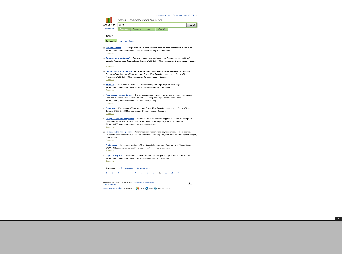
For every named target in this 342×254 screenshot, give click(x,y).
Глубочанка (111, 145)
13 (177, 173)
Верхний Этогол (113, 48)
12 (172, 173)
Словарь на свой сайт (182, 15)
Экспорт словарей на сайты (112, 188)
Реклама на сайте (149, 182)
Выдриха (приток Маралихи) (119, 71)
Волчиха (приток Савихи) (118, 58)
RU (194, 15)
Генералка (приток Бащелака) (120, 119)
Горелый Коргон (114, 155)
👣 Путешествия (110, 184)
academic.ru (109, 28)
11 (166, 173)
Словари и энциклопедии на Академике (140, 20)
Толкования (124, 29)
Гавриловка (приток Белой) (119, 95)
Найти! (192, 25)
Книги (149, 29)
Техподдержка (137, 182)
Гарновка (110, 108)
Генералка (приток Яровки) (119, 132)
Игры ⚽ (161, 29)
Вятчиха (110, 84)
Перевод (123, 41)
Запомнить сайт (164, 15)
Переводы (137, 29)
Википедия (110, 53)
